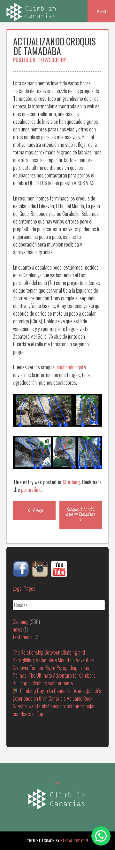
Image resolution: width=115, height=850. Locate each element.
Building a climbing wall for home (43, 683)
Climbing (71, 482)
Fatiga (37, 510)
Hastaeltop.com (74, 840)
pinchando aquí (69, 367)
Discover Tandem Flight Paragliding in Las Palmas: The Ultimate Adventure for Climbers (54, 671)
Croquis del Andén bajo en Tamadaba (81, 511)
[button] (101, 836)
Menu (101, 11)
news (17, 629)
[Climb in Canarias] (31, 18)
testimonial (23, 637)
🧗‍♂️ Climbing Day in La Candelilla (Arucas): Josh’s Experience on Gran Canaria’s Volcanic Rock (57, 694)
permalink (31, 489)
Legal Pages (24, 588)
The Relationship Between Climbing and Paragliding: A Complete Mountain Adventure (54, 656)
